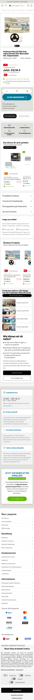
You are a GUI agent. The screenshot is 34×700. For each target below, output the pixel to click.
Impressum (4, 603)
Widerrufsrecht (5, 590)
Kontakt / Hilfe (9, 229)
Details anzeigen (17, 698)
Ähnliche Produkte (24, 116)
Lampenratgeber (6, 570)
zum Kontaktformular (17, 378)
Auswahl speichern (17, 695)
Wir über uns (5, 518)
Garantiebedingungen (7, 586)
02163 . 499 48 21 (11, 398)
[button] (12, 160)
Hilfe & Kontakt (5, 528)
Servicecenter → (8, 406)
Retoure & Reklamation (8, 544)
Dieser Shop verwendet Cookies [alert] (17, 649)
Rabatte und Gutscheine (8, 563)
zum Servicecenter (17, 373)
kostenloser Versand (14, 72)
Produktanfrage (24, 229)
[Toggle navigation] (2, 5)
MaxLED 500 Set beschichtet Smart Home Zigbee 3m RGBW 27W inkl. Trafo (13, 178)
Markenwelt (4, 525)
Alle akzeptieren (17, 690)
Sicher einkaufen (6, 521)
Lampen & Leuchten (5, 10)
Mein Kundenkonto (6, 547)
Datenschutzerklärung (8, 669)
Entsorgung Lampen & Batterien (10, 583)
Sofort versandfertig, (17, 79)
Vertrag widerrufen (6, 593)
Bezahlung (4, 537)
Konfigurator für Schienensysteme (11, 567)
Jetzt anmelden (17, 499)
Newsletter (4, 560)
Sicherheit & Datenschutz (8, 600)
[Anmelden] (28, 5)
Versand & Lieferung (7, 541)
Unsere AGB (4, 596)
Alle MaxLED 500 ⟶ (10, 147)
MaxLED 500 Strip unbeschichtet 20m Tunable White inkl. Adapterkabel (12, 276)
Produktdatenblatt (12, 75)
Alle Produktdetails (10, 116)
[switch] (6, 675)
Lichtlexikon (5, 574)
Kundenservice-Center (8, 557)
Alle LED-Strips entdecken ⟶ (17, 295)
